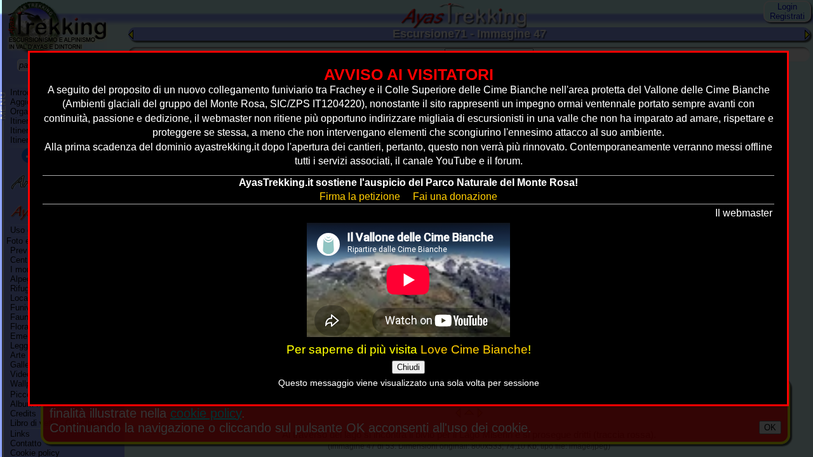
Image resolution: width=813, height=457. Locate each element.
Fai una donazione (455, 196)
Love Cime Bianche (474, 349)
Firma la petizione (359, 196)
